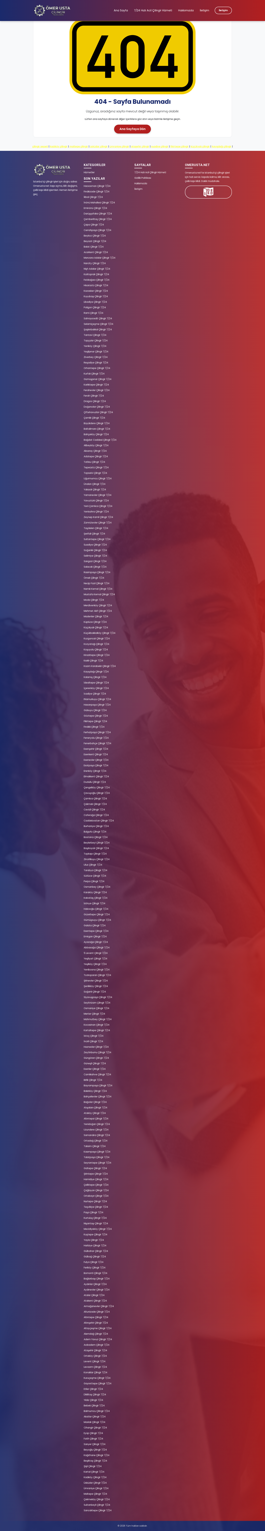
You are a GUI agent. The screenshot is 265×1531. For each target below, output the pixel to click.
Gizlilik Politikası (142, 177)
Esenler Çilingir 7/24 (95, 1069)
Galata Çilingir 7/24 (95, 925)
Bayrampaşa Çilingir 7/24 (98, 1085)
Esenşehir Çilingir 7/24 (96, 748)
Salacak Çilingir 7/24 (95, 566)
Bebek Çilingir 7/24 (94, 1405)
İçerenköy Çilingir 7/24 (96, 688)
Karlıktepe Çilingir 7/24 (96, 384)
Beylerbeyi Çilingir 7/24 (97, 842)
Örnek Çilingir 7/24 (94, 577)
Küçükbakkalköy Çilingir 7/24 (99, 633)
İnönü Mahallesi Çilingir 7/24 (99, 202)
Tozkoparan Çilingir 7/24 (97, 975)
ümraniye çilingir (119, 146)
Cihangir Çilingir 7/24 (95, 1427)
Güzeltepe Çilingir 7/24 (97, 914)
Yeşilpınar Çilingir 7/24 (96, 351)
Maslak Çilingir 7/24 (94, 1422)
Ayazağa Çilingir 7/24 (96, 942)
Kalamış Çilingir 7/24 (95, 677)
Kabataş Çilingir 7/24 (96, 897)
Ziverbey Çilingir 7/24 (96, 357)
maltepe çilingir (78, 146)
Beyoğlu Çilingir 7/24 (95, 1449)
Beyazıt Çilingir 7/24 (95, 241)
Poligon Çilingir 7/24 (95, 307)
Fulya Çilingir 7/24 (94, 1262)
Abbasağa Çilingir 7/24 (97, 947)
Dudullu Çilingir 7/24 (95, 782)
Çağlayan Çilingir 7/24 (96, 1190)
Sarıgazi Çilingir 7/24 (95, 561)
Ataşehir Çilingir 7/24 (95, 1350)
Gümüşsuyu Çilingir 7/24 (97, 920)
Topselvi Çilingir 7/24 (95, 473)
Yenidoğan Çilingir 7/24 (97, 1124)
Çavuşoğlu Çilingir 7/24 (97, 793)
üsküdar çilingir (99, 146)
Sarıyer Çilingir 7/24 (95, 1444)
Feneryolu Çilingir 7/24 (96, 737)
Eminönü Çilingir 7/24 (95, 208)
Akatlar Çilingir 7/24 (95, 1416)
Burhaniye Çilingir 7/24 (96, 826)
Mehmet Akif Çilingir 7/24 (98, 611)
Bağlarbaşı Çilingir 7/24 (97, 1278)
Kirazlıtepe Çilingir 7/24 (97, 655)
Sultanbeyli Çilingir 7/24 (97, 1504)
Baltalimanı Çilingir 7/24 (97, 428)
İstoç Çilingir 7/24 (94, 1035)
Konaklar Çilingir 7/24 (95, 1372)
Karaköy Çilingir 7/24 (95, 892)
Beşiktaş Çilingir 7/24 (95, 1460)
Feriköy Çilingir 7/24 (95, 1267)
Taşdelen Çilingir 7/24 (96, 528)
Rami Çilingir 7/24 (93, 313)
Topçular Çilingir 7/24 (96, 340)
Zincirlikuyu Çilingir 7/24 (97, 859)
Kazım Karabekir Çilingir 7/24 (100, 666)
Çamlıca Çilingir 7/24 (95, 798)
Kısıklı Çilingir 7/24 (93, 660)
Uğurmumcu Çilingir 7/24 (98, 478)
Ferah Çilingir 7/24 (94, 395)
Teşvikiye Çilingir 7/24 (96, 1206)
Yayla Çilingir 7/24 (94, 1240)
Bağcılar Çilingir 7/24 (95, 1102)
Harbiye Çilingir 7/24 (95, 1245)
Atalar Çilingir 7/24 (94, 1295)
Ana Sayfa (121, 10)
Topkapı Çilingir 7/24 (95, 853)
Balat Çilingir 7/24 (94, 246)
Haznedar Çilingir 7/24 (96, 1046)
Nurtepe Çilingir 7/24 (95, 1201)
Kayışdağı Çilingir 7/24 (96, 671)
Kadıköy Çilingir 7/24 (95, 1477)
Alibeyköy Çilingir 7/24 (96, 445)
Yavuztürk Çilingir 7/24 (96, 500)
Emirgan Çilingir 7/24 (95, 936)
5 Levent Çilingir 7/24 (96, 953)
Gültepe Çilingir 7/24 (95, 1168)
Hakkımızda (186, 10)
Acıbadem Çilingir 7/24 (96, 1344)
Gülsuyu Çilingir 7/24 (95, 710)
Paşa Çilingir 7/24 (93, 1212)
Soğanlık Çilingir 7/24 (95, 550)
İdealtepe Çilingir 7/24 (96, 682)
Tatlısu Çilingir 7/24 (94, 462)
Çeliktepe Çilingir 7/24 (96, 1184)
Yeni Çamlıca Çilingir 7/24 (98, 506)
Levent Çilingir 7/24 (95, 1361)
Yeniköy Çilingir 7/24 (95, 346)
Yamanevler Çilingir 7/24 (97, 495)
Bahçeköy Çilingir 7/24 (96, 434)
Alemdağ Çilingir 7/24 (96, 1333)
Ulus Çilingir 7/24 (93, 864)
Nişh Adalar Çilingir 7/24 (97, 268)
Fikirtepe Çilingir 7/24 (95, 721)
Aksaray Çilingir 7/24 (95, 450)
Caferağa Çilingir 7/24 (96, 815)
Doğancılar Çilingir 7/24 (97, 406)
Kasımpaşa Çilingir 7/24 (97, 1151)
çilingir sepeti (40, 146)
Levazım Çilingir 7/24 (95, 1367)
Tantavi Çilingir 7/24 (95, 335)
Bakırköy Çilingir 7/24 (95, 1091)
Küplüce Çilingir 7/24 (95, 622)
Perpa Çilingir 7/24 (94, 881)
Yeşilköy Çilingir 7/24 (95, 964)
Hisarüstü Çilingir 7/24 (96, 285)
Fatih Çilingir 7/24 (93, 1438)
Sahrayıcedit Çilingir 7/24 (98, 318)
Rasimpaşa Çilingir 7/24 (97, 572)
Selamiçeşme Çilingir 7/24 (98, 324)
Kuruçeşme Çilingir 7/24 (97, 1378)
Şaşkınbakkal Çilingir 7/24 (98, 329)
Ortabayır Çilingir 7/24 (96, 1195)
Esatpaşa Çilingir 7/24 (96, 765)
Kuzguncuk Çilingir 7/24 (97, 638)
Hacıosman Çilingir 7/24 (97, 186)
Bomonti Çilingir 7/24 (95, 1273)
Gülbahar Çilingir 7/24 (96, 1251)
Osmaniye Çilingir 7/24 (96, 1008)
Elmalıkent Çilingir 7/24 (96, 776)
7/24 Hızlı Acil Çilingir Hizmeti (153, 10)
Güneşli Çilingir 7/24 (95, 1063)
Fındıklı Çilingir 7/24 (94, 726)
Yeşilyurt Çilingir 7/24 (95, 958)
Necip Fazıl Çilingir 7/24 (96, 583)
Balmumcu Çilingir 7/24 (97, 1411)
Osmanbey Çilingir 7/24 (97, 886)
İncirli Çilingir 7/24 (93, 1041)
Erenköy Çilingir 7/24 (95, 771)
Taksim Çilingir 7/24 (95, 1146)
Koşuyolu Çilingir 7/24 (96, 649)
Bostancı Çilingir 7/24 (96, 837)
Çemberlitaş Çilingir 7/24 (98, 219)
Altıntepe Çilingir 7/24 (96, 1317)
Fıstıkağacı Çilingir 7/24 (96, 279)
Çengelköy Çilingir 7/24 (97, 787)
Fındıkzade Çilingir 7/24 (96, 191)
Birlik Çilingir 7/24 (93, 1080)
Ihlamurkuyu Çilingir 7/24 (97, 699)
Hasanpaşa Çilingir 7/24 (97, 704)
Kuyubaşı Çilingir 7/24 (96, 296)
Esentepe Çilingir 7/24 (96, 931)
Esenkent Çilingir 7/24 (96, 754)
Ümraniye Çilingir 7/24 (96, 1488)
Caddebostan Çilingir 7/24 (99, 820)
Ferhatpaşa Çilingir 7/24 (97, 732)
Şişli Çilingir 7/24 (93, 1466)
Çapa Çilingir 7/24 (94, 224)
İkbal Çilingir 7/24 (93, 197)
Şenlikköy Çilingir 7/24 (96, 986)
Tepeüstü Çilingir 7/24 (96, 467)
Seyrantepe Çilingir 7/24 (97, 1162)
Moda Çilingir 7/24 (94, 599)
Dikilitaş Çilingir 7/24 (95, 1394)
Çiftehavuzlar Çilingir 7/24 (98, 412)
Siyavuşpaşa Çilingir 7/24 (98, 997)
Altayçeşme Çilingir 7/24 (98, 1328)
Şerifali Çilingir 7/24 (94, 533)
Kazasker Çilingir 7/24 (96, 290)
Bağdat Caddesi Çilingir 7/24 (100, 439)
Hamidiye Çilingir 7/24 (96, 1179)
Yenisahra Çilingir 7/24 (96, 511)
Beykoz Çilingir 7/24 (95, 235)
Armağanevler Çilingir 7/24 (99, 1306)
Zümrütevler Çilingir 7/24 (98, 522)
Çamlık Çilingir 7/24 (94, 417)
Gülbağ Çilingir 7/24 (95, 1256)
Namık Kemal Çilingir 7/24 (98, 588)
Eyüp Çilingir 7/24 (93, 1433)
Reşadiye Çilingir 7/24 (96, 362)
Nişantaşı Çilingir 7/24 (96, 1223)
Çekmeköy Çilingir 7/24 (97, 1499)
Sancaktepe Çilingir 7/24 (98, 1510)
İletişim (204, 10)
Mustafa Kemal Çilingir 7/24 (99, 594)
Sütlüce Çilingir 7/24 (95, 875)
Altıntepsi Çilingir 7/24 (96, 1118)
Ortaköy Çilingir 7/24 (95, 1355)
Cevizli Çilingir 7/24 (94, 809)
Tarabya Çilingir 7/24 (95, 870)
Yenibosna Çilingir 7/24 (97, 969)
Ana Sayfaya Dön (132, 129)
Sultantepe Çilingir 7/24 (97, 539)
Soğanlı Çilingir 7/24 (95, 991)
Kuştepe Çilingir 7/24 (95, 1234)
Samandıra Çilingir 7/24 (97, 1135)
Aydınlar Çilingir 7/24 (95, 1284)
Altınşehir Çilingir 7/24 (96, 1322)
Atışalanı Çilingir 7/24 (95, 1107)
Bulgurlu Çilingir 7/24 (95, 831)
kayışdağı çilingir (221, 146)
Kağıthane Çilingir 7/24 (96, 1455)
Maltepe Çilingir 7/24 (95, 1493)
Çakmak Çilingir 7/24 (95, 804)
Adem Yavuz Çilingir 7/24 (98, 1339)
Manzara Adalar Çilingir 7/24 (99, 257)
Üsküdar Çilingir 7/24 (95, 1482)
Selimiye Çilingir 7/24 (95, 555)
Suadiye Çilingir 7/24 (95, 544)
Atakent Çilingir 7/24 (95, 1300)
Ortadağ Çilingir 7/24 (96, 1140)
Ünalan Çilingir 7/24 (95, 484)
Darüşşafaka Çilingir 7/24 (98, 213)
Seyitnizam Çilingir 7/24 (97, 1002)
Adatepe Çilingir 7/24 (96, 456)
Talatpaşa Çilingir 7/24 (96, 1157)
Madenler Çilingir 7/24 (96, 616)
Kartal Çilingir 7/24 (94, 1471)
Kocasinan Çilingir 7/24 (96, 1024)
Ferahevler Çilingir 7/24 (97, 390)
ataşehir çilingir (140, 146)
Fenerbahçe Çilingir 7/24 (97, 743)
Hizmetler (89, 172)
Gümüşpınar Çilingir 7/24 (97, 379)
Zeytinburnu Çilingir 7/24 (97, 1052)
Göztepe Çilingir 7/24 (96, 715)
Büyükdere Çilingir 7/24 (97, 423)
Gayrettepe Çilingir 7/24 (97, 1383)
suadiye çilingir (159, 146)
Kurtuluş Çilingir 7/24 (95, 1218)
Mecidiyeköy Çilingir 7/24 (98, 1229)
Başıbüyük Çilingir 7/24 (96, 848)
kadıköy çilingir (58, 146)
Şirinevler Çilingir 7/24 (96, 980)
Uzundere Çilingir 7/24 (96, 1129)
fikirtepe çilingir (179, 146)
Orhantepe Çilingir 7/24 (97, 368)
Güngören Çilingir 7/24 (96, 1057)
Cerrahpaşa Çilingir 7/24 (97, 230)
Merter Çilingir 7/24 (94, 1013)
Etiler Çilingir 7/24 (93, 1389)
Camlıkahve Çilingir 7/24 (97, 1074)
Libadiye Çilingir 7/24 (95, 302)
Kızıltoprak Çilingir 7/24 (96, 274)
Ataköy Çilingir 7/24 (95, 1113)
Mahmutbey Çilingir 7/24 (98, 1019)
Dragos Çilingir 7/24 (95, 401)
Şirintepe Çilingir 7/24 (96, 1173)
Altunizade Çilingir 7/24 (97, 1311)
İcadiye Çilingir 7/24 (95, 693)
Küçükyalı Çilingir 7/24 (96, 627)
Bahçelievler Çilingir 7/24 (97, 1096)
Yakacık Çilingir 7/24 (95, 489)
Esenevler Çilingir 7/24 (96, 760)
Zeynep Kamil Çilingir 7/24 (98, 517)
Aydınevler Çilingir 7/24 (97, 1289)
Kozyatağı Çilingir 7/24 (96, 644)
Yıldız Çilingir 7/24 (93, 1400)
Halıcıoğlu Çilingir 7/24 (96, 909)
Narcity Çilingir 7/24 (95, 263)
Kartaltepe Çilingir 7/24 (97, 1030)
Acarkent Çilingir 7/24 (96, 252)
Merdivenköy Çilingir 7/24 (98, 605)
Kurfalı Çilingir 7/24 (94, 373)
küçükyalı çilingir (200, 146)
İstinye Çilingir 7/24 (94, 903)
